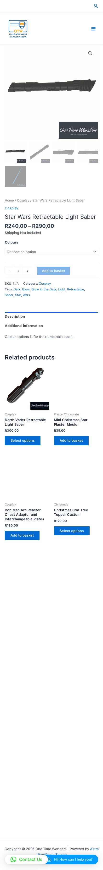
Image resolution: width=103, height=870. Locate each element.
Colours (11, 242)
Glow (26, 289)
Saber (9, 295)
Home (9, 200)
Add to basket (53, 271)
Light (61, 289)
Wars (26, 295)
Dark (17, 289)
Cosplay (23, 200)
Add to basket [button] (71, 440)
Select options (23, 440)
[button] (96, 6)
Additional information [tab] (24, 326)
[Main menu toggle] (93, 28)
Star (18, 295)
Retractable (75, 289)
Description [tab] (15, 316)
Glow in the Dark (43, 289)
